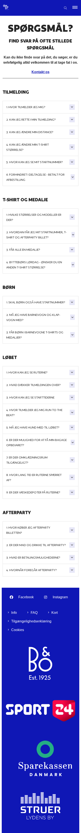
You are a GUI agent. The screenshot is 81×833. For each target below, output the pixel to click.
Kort (54, 612)
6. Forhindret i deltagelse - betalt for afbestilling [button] (35, 177)
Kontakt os (40, 72)
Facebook (26, 597)
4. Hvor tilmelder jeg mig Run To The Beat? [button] (34, 412)
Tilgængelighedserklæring (31, 621)
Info (14, 612)
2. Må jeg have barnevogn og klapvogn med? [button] (33, 317)
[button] (76, 8)
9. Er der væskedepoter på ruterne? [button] (33, 492)
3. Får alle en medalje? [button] (23, 249)
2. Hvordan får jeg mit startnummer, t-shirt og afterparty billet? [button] (36, 234)
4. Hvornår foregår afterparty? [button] (31, 570)
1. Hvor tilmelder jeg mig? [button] (26, 107)
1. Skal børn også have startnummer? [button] (35, 302)
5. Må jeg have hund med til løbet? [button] (32, 427)
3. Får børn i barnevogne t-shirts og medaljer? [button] (34, 335)
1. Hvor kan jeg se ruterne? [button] (27, 372)
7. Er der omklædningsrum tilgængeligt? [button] (27, 460)
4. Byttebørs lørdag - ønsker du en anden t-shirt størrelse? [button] (34, 264)
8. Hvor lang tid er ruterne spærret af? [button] (34, 477)
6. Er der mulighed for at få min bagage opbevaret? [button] (36, 442)
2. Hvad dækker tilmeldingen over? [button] (33, 385)
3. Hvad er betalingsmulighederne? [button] (33, 557)
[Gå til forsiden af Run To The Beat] (29, 8)
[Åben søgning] (65, 7)
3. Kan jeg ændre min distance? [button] (29, 132)
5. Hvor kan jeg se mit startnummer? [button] (34, 162)
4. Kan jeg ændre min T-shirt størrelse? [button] (27, 147)
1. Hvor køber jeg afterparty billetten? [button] (28, 530)
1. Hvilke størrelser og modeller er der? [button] (33, 217)
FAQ (34, 612)
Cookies (17, 630)
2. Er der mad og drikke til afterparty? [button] (36, 545)
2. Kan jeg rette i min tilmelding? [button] (31, 119)
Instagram (60, 597)
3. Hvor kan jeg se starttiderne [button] (30, 397)
